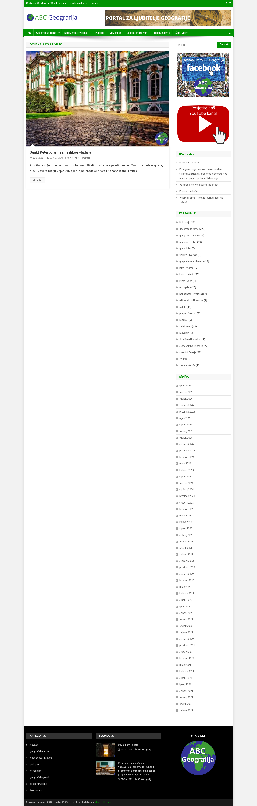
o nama (62, 3)
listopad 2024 (186, 457)
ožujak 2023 (186, 548)
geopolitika (185, 248)
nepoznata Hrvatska (75, 32)
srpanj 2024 (185, 476)
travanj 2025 (186, 431)
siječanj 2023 (186, 561)
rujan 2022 (185, 587)
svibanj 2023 (186, 535)
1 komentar (84, 157)
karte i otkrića (186, 274)
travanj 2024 (186, 483)
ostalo (182, 307)
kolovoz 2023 (186, 522)
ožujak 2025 (186, 437)
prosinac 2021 (187, 645)
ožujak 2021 (186, 703)
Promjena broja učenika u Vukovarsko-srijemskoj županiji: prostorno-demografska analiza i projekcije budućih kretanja (203, 174)
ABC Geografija (145, 749)
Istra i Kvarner (186, 268)
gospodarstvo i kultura (191, 261)
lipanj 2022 (185, 606)
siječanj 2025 (186, 444)
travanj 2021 (186, 697)
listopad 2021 (186, 658)
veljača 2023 (186, 554)
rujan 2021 (185, 664)
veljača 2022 (186, 632)
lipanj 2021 (185, 684)
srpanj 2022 (185, 600)
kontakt (94, 3)
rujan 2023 (185, 515)
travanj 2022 (186, 619)
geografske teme (46, 32)
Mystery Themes (103, 802)
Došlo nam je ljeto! (189, 162)
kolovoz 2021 (186, 671)
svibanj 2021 (186, 691)
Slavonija (184, 332)
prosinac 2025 (187, 411)
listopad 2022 (186, 580)
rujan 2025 (185, 418)
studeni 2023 (186, 502)
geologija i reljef (188, 242)
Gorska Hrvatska (188, 255)
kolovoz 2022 (186, 593)
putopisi (99, 32)
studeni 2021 (186, 652)
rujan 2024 (185, 463)
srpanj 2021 (185, 678)
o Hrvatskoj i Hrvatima (191, 300)
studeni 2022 (186, 574)
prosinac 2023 (187, 496)
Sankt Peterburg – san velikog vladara (60, 152)
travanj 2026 (186, 392)
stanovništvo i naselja (191, 346)
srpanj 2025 (185, 424)
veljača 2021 (186, 710)
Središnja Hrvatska (189, 339)
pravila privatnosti (78, 3)
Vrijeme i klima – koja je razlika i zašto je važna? (201, 200)
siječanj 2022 (186, 639)
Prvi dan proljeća (188, 191)
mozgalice (115, 32)
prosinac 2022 (187, 567)
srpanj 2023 (185, 528)
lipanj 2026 (185, 385)
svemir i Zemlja (187, 352)
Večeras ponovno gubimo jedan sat (198, 184)
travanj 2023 (186, 541)
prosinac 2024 (187, 450)
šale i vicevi (181, 32)
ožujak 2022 (186, 626)
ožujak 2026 (186, 398)
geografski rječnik (137, 32)
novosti (34, 744)
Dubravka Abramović (61, 157)
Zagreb (183, 359)
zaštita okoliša (187, 365)
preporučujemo (161, 32)
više (39, 180)
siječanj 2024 (186, 489)
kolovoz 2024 (186, 470)
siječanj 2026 (186, 405)
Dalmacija (184, 222)
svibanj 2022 (186, 613)
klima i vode (185, 281)
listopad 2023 (186, 509)
